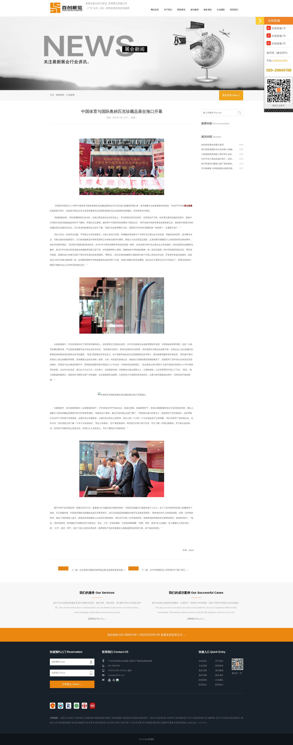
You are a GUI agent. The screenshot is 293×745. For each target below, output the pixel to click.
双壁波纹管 (128, 718)
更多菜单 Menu (230, 95)
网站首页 (155, 9)
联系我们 (234, 9)
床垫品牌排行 (234, 718)
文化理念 (203, 661)
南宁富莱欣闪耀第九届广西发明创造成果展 (218, 163)
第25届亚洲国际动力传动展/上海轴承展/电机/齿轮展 (218, 149)
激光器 (74, 722)
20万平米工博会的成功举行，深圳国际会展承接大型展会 (218, 159)
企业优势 (203, 666)
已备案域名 (89, 718)
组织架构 (203, 680)
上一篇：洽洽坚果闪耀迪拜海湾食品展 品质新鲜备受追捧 (97, 570)
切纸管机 (79, 718)
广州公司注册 (135, 722)
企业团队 (221, 9)
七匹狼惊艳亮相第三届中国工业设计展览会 (218, 154)
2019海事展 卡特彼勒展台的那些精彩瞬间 (218, 168)
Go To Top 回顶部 (146, 739)
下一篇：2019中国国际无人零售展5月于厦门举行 (163, 570)
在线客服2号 (279, 36)
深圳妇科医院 (198, 718)
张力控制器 (147, 722)
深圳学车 (171, 718)
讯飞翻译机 (210, 718)
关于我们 (168, 9)
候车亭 (92, 722)
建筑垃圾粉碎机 (140, 718)
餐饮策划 (157, 722)
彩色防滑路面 (180, 722)
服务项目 (208, 9)
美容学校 (125, 722)
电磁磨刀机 (83, 722)
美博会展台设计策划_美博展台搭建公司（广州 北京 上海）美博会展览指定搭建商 (107, 5)
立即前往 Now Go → (97, 619)
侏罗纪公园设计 (68, 718)
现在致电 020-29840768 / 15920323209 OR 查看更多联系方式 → (146, 634)
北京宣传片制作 (113, 722)
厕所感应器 (100, 722)
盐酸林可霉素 (167, 722)
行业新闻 (70, 95)
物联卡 (108, 718)
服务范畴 (203, 675)
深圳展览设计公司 (183, 718)
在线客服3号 (279, 43)
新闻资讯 (181, 9)
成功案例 (194, 9)
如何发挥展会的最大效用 (212, 145)
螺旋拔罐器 (100, 718)
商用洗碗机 (117, 718)
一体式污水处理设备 (157, 718)
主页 (52, 95)
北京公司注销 (222, 718)
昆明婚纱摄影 (64, 722)
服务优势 (203, 670)
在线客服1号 (279, 28)
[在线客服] (260, 21)
